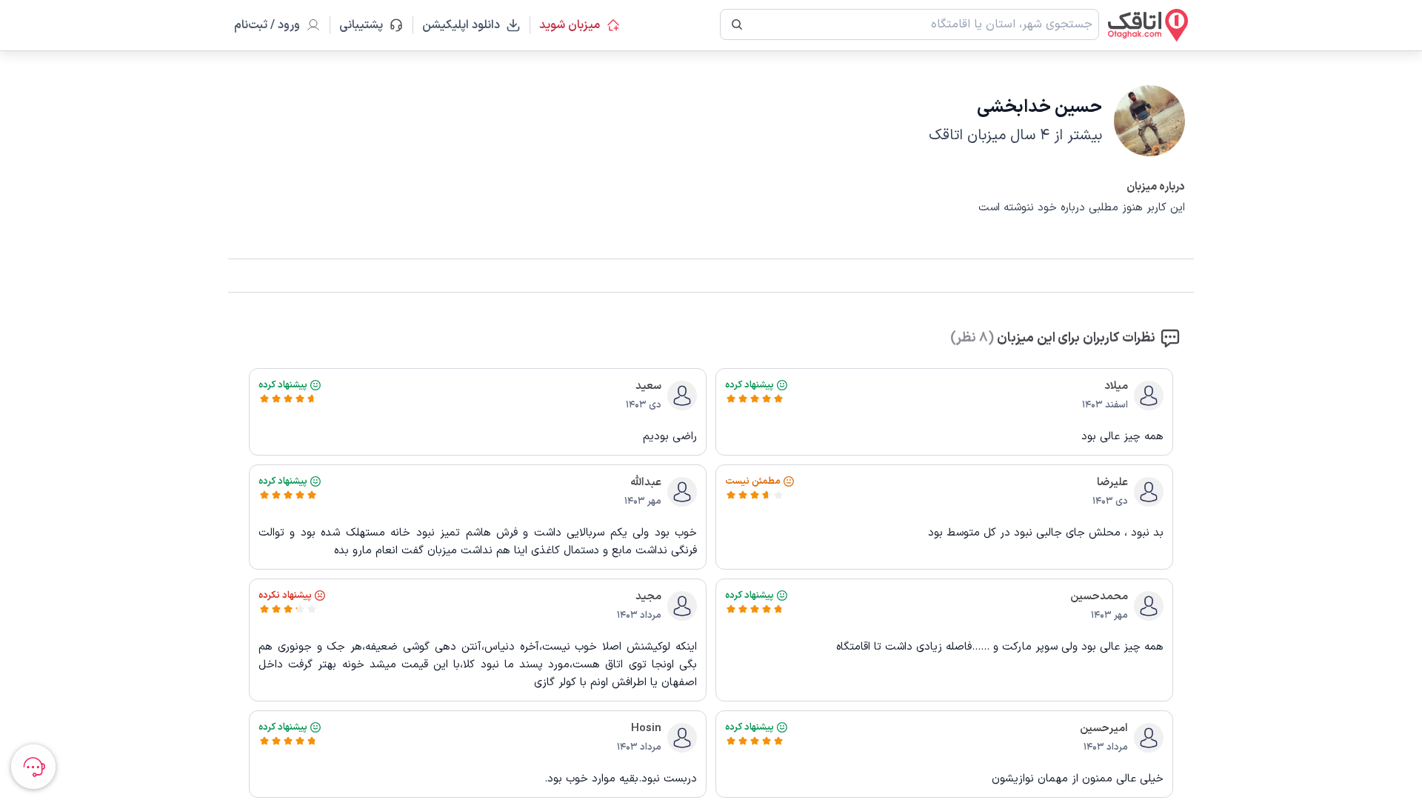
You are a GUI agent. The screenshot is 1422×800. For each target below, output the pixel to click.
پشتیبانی (367, 25)
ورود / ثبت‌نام (267, 25)
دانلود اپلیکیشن (461, 25)
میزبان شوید (569, 25)
